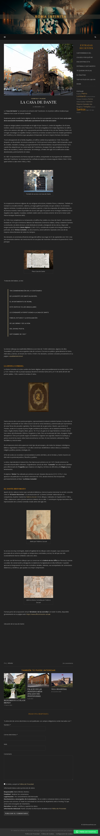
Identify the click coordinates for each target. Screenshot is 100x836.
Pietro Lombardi (82, 95)
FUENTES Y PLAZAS (38, 98)
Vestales (86, 104)
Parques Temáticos (82, 99)
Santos (81, 109)
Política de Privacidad (26, 784)
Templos (87, 106)
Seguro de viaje (90, 110)
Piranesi (79, 112)
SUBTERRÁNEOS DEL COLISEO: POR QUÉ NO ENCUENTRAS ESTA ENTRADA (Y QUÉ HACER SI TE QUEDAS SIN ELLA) (86, 61)
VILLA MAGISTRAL (59, 689)
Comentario (8, 754)
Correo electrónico (11, 735)
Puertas (90, 99)
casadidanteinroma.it (16, 356)
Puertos (79, 94)
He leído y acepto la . (19, 784)
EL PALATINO (81, 75)
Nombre (7, 725)
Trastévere (88, 102)
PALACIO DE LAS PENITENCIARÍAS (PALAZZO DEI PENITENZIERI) (35, 692)
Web (5, 744)
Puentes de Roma (90, 96)
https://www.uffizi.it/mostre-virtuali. (38, 614)
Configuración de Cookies (64, 834)
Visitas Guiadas (81, 102)
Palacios (80, 104)
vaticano (93, 107)
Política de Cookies (47, 834)
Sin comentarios (68, 663)
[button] (86, 832)
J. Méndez (10, 663)
